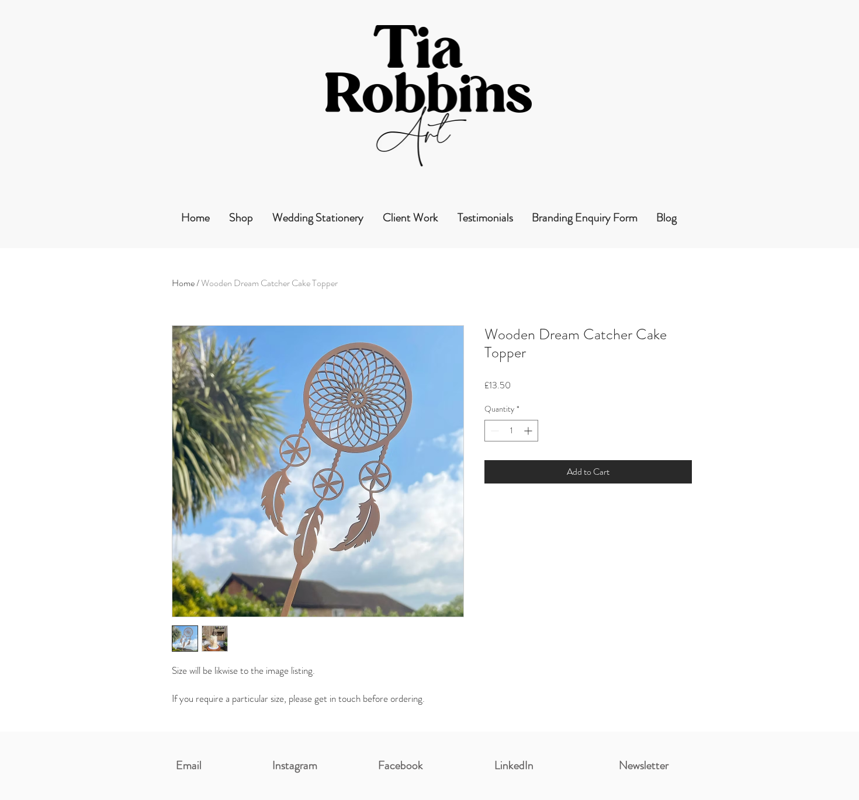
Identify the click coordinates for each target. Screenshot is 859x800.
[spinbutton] (511, 430)
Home (183, 283)
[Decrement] (493, 430)
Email (189, 765)
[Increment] (529, 430)
